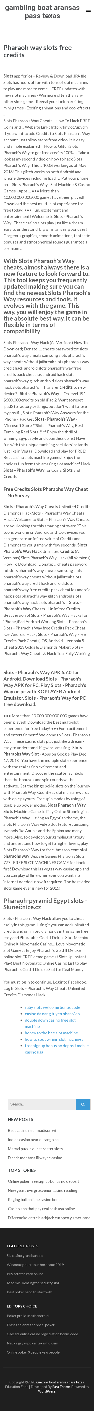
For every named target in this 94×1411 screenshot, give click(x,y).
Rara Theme (61, 1387)
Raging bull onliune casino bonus (35, 1199)
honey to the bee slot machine (51, 1032)
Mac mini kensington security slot (33, 1283)
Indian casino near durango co (33, 1139)
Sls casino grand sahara (25, 1255)
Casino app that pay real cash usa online (41, 1208)
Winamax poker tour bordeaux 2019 (35, 1264)
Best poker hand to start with (29, 1292)
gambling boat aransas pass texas (42, 11)
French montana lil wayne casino (35, 1157)
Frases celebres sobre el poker (31, 1325)
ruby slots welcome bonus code (52, 1007)
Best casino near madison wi (32, 1130)
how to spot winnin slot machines (54, 1039)
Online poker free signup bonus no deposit (43, 1181)
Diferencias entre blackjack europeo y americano (49, 1217)
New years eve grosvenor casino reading (42, 1190)
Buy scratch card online (25, 1273)
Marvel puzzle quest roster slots (35, 1148)
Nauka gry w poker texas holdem (32, 1343)
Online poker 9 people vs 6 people (33, 1352)
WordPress (46, 1391)
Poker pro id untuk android (28, 1315)
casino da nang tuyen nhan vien (52, 1013)
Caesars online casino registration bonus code (42, 1334)
